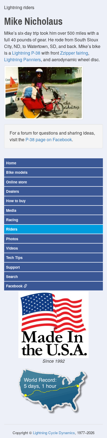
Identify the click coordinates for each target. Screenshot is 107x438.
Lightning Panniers (22, 59)
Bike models (16, 172)
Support (13, 267)
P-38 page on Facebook (49, 139)
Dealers (12, 191)
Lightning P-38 (26, 53)
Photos (12, 238)
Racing (12, 219)
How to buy (16, 200)
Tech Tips (14, 257)
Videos (12, 248)
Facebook (15, 286)
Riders (11, 229)
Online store (16, 182)
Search (12, 276)
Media (11, 210)
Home (11, 162)
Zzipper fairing (74, 53)
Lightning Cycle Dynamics (54, 432)
